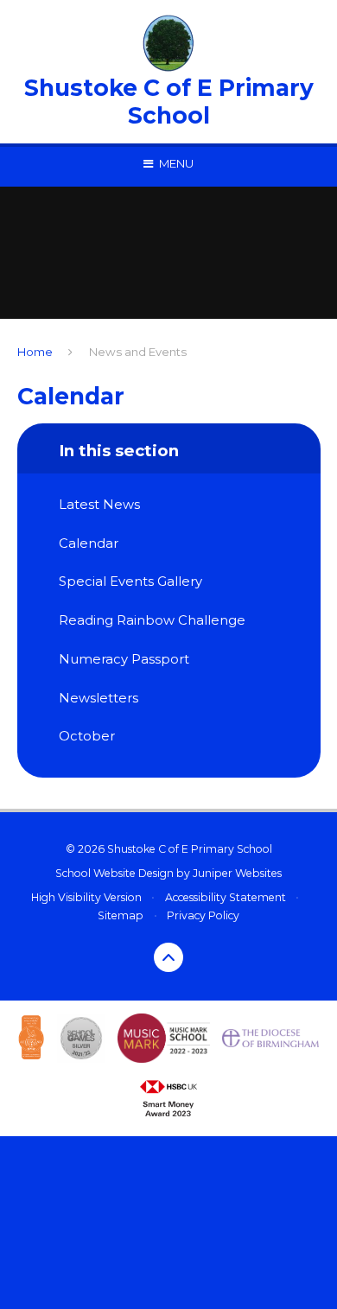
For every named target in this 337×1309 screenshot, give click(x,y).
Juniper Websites (237, 873)
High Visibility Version (86, 897)
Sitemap (120, 915)
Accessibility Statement (225, 897)
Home (35, 352)
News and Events (138, 352)
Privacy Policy (203, 915)
